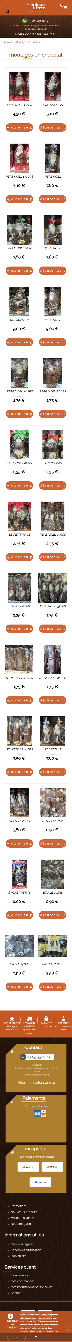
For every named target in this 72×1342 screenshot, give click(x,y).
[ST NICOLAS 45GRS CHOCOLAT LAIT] (19, 659)
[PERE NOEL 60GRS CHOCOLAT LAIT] (52, 516)
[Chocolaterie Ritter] (36, 7)
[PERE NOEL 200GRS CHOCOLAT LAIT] (52, 158)
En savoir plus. (52, 1331)
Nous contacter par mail (36, 34)
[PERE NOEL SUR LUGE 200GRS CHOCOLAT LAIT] (19, 230)
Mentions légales (22, 1244)
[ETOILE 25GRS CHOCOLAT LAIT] (52, 874)
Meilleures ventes (22, 1218)
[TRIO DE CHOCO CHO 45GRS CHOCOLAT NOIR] (52, 946)
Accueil (7, 41)
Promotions (18, 1206)
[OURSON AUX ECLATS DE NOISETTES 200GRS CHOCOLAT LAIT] (19, 301)
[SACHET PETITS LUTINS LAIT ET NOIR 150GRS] (19, 874)
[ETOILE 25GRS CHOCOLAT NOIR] (19, 946)
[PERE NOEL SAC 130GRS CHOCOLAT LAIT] (52, 86)
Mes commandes (22, 1281)
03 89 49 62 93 (38, 21)
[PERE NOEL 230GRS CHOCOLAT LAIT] (52, 301)
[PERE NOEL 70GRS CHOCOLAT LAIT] (19, 373)
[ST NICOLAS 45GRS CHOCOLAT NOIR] (52, 659)
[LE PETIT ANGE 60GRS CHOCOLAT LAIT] (19, 516)
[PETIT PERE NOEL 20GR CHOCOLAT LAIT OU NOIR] (52, 802)
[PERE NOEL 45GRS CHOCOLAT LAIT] (52, 588)
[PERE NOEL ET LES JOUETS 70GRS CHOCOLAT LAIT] (52, 373)
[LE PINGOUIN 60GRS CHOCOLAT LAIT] (52, 444)
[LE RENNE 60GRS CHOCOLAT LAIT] (19, 444)
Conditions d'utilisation (25, 1250)
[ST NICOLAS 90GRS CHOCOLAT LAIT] (19, 731)
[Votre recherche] (7, 11)
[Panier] (65, 8)
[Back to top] (36, 1337)
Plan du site (18, 1256)
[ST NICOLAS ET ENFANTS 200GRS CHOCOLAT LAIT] (19, 802)
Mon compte (19, 1275)
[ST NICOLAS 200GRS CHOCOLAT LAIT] (52, 731)
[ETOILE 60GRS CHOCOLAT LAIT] (19, 588)
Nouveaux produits (23, 1212)
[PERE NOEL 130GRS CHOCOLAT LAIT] (19, 158)
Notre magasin (20, 1223)
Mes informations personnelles (31, 1287)
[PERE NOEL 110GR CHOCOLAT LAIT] (19, 86)
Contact (15, 1293)
